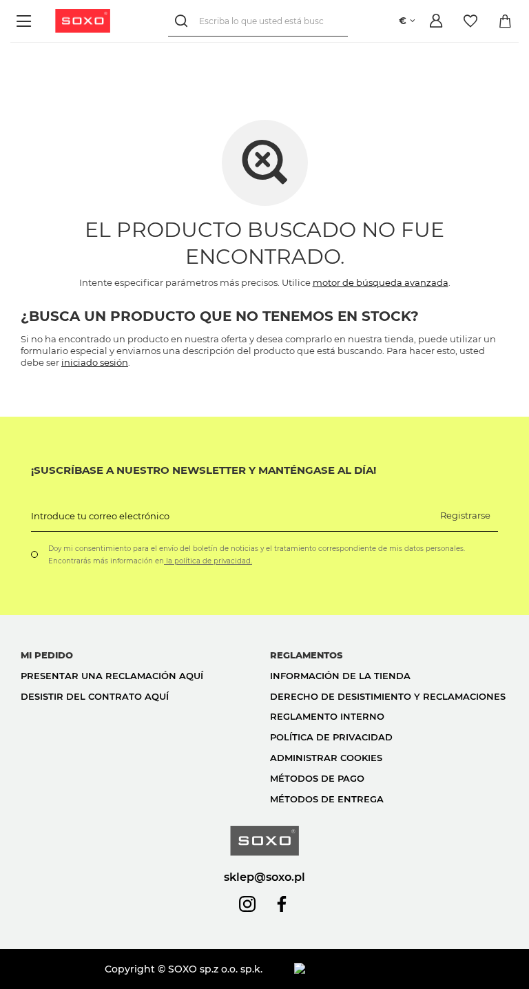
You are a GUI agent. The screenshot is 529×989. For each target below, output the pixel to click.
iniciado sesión (94, 362)
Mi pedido (47, 654)
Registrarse (465, 515)
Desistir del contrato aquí (95, 696)
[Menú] (25, 21)
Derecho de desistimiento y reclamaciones (388, 696)
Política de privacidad (331, 736)
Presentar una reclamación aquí (112, 675)
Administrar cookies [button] (326, 757)
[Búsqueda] (183, 21)
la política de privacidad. (208, 560)
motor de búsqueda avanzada (380, 282)
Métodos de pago (317, 778)
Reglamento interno (327, 716)
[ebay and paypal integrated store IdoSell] (401, 969)
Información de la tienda (340, 675)
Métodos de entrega (327, 798)
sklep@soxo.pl (264, 877)
